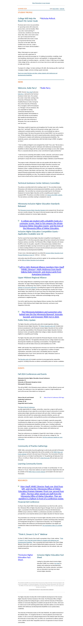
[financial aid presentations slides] (41, 499)
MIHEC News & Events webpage (36, 471)
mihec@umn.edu (45, 458)
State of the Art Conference (27, 407)
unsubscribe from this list (34, 589)
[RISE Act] (41, 317)
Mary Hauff (30, 92)
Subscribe (62, 8)
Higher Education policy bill (48, 326)
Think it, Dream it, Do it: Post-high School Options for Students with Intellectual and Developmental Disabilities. (40, 540)
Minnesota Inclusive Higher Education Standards (33, 210)
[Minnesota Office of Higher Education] (41, 228)
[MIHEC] (41, 274)
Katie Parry (21, 94)
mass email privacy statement (46, 589)
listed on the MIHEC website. (54, 195)
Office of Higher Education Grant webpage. (33, 260)
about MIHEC (56, 8)
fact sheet (57, 563)
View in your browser (41, 3)
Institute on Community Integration (27, 287)
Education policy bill (25, 359)
